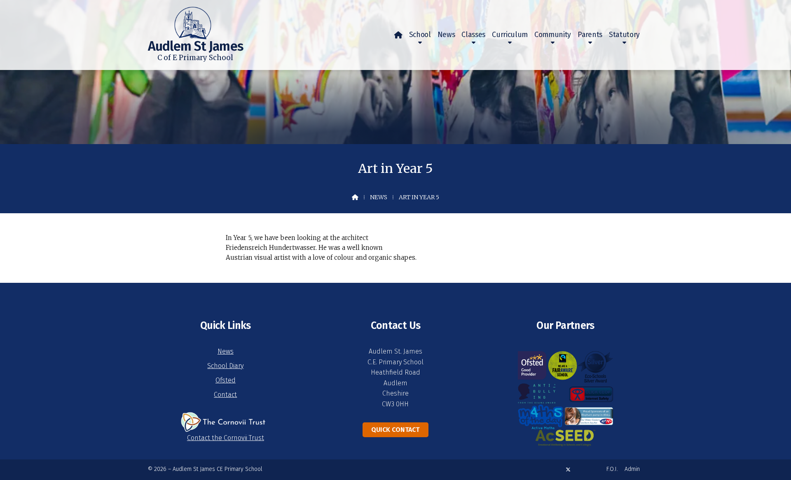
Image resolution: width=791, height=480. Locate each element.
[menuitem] (398, 35)
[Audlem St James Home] (179, 20)
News (378, 197)
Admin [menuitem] (632, 469)
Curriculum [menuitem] (510, 34)
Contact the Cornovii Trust (225, 438)
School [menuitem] (420, 34)
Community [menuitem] (552, 34)
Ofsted (225, 380)
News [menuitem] (446, 34)
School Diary (225, 366)
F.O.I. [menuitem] (612, 469)
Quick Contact (395, 429)
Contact (225, 394)
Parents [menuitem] (590, 34)
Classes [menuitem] (473, 34)
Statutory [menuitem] (624, 34)
